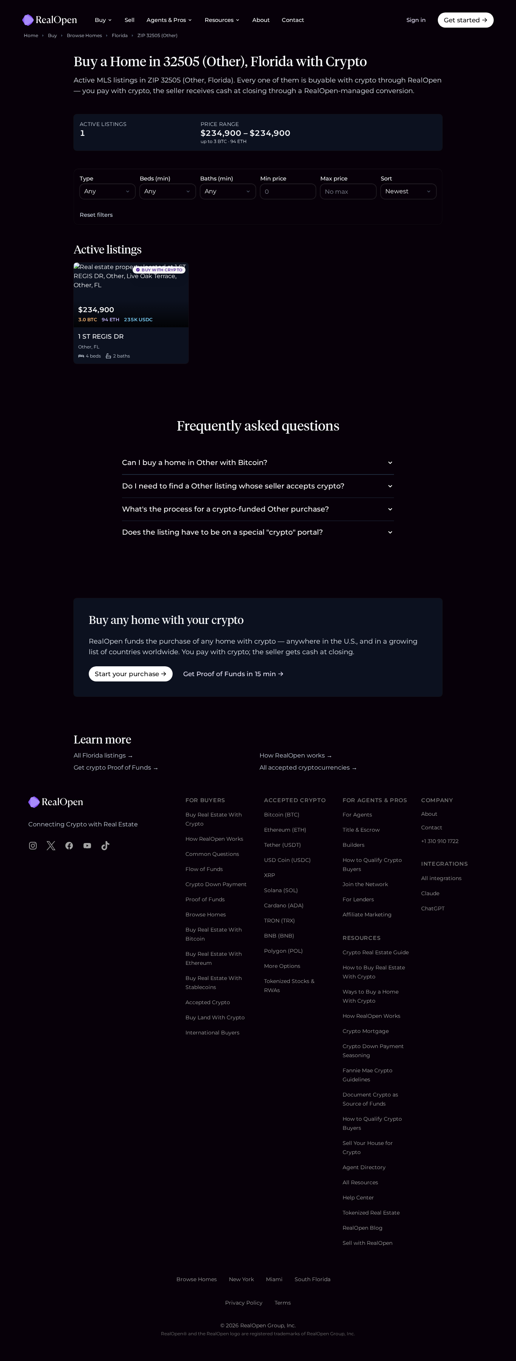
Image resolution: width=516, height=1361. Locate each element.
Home (31, 35)
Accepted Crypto (207, 1002)
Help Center (358, 1197)
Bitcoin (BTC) (282, 814)
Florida (120, 35)
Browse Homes (84, 35)
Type (86, 178)
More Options (282, 966)
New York (241, 1279)
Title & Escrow (361, 829)
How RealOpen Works (214, 838)
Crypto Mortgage (366, 1031)
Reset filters (96, 215)
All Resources (360, 1182)
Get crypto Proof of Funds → (116, 767)
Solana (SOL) (281, 890)
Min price (273, 178)
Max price (334, 178)
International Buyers (212, 1032)
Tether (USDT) (282, 844)
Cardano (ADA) (284, 905)
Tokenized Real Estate (371, 1212)
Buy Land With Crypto (215, 1017)
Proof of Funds (205, 899)
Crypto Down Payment (216, 884)
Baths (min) (216, 178)
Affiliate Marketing (367, 914)
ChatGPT (433, 908)
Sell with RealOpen (367, 1243)
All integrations (441, 878)
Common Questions (212, 854)
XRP (269, 875)
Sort (386, 178)
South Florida (313, 1279)
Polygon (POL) (283, 950)
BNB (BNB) (279, 935)
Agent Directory (364, 1167)
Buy (100, 20)
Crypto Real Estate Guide (376, 952)
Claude (430, 893)
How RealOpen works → (296, 755)
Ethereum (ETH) (285, 829)
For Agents (357, 814)
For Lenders (358, 899)
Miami (274, 1279)
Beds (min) (155, 178)
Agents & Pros (166, 20)
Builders (354, 844)
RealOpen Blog (363, 1227)
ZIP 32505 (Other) (157, 35)
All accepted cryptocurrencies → (308, 767)
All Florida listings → (103, 755)
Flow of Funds (204, 869)
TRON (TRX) (279, 920)
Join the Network (365, 884)
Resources (219, 20)
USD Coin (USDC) (287, 860)
